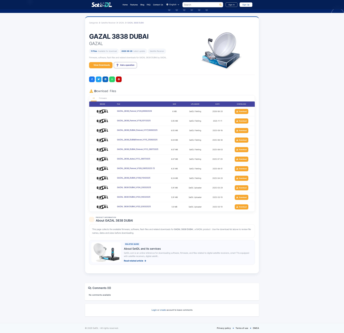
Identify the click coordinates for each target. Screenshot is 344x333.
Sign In (231, 4)
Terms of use (242, 328)
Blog (142, 4)
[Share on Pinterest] (119, 79)
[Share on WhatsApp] (112, 79)
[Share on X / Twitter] (98, 79)
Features (134, 4)
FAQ (148, 4)
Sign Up (246, 4)
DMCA (256, 328)
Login (154, 310)
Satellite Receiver (108, 23)
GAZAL (121, 23)
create (163, 310)
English (172, 4)
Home (125, 4)
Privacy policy (224, 328)
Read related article (133, 260)
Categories (93, 23)
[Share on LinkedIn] (105, 79)
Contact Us (158, 4)
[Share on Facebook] (92, 79)
